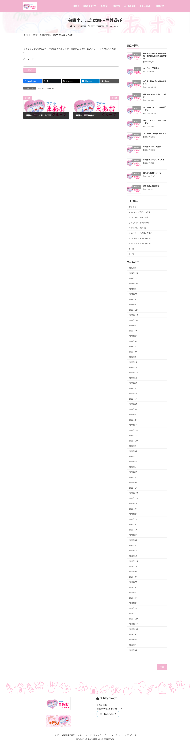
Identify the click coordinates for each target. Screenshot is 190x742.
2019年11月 (134, 561)
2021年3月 (133, 477)
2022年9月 (133, 383)
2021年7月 (133, 456)
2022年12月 (134, 367)
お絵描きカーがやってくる (154, 160)
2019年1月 (133, 613)
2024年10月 (134, 283)
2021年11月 (134, 435)
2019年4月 (133, 597)
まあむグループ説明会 (138, 227)
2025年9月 (133, 268)
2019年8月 (133, 576)
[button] (108, 714)
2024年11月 (134, 278)
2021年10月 (134, 440)
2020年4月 (133, 535)
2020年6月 (133, 524)
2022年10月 (134, 377)
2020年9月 (133, 508)
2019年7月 (133, 582)
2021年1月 (133, 487)
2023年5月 (133, 341)
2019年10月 (134, 566)
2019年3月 (133, 603)
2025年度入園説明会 (151, 186)
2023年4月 (133, 346)
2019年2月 (133, 608)
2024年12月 (134, 273)
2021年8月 (133, 451)
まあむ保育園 (92, 739)
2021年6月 (133, 461)
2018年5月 (133, 650)
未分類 (131, 248)
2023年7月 (133, 330)
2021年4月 (133, 472)
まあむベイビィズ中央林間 (139, 238)
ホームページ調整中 (151, 68)
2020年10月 (134, 503)
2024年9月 (133, 288)
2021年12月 (134, 430)
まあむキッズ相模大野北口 (139, 217)
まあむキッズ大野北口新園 (139, 212)
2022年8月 (133, 388)
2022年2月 (133, 419)
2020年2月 (133, 545)
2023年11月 (134, 315)
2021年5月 (133, 466)
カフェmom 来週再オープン (154, 133)
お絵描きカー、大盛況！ (153, 147)
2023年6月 (133, 336)
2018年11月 (134, 624)
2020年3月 (133, 540)
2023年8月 (133, 325)
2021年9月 (133, 446)
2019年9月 (133, 571)
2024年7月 (133, 294)
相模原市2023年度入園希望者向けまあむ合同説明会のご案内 (154, 56)
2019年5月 (133, 592)
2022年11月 (134, 372)
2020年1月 (133, 550)
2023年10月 (134, 320)
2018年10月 (134, 629)
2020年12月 (134, 493)
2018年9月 (133, 634)
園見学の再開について (152, 173)
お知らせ (132, 207)
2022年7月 (133, 393)
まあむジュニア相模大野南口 (140, 233)
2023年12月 (134, 310)
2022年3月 (133, 414)
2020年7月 (133, 519)
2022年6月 (133, 399)
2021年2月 (133, 482)
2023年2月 (133, 357)
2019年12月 (134, 556)
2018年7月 (133, 645)
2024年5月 (133, 299)
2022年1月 (133, 425)
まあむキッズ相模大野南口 (46, 88)
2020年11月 (134, 498)
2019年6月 (133, 587)
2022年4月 (133, 409)
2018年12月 (134, 618)
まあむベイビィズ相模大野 (139, 243)
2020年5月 (133, 529)
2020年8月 (133, 514)
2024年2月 (133, 304)
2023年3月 (133, 351)
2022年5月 (133, 404)
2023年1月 (133, 362)
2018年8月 (133, 639)
